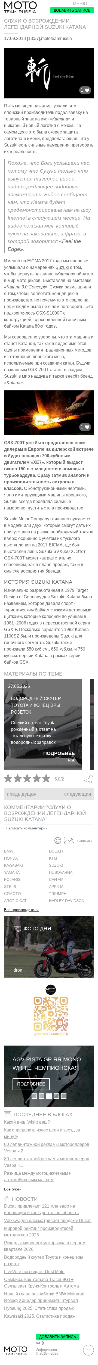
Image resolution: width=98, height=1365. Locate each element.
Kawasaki (13, 865)
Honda (11, 858)
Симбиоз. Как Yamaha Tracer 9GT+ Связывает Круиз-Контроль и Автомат (42, 1282)
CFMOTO (12, 894)
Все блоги (13, 1189)
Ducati (56, 851)
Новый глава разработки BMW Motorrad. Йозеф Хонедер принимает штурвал (44, 1297)
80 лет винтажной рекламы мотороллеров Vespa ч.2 (46, 1147)
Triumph (57, 894)
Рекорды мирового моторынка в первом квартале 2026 (44, 1246)
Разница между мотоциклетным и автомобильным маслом (38, 1176)
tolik (71, 760)
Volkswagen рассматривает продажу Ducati (47, 1220)
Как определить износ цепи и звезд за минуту (42, 1133)
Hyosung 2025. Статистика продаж (39, 1308)
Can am (56, 880)
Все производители (21, 910)
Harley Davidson (66, 901)
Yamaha (12, 872)
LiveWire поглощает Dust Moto (34, 1271)
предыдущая (21, 794)
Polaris (12, 880)
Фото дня (37, 928)
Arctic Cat (15, 901)
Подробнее (59, 753)
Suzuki (62, 267)
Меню (80, 4)
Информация (46, 1350)
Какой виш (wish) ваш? (27, 1122)
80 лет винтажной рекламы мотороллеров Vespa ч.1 (46, 1162)
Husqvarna (60, 872)
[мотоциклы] (20, 7)
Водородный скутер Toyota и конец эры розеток (36, 705)
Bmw (8, 851)
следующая (77, 794)
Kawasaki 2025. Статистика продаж (39, 1316)
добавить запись (72, 10)
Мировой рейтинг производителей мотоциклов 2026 (38, 1231)
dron (18, 970)
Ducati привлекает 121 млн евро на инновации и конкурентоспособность (41, 1209)
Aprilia (56, 887)
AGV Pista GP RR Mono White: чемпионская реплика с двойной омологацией (47, 1064)
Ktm (53, 858)
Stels (10, 887)
